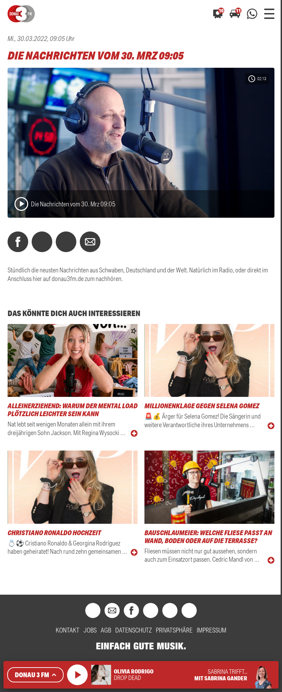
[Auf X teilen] (42, 241)
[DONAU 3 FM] (21, 13)
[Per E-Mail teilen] (90, 241)
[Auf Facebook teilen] (18, 241)
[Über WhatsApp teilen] (66, 241)
